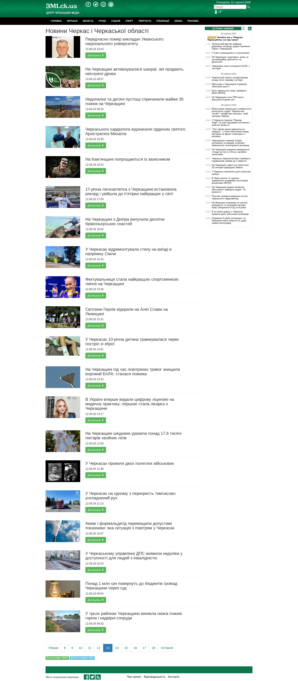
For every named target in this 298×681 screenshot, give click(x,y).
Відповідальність (155, 676)
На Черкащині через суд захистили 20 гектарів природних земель (230, 166)
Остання (167, 648)
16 (135, 648)
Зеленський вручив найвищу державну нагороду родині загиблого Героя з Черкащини (231, 46)
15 (126, 648)
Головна (56, 21)
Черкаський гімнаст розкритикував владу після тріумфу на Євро (230, 78)
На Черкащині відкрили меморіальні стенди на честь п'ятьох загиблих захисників (231, 152)
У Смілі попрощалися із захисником (230, 53)
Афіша (178, 21)
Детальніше (94, 55)
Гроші (102, 21)
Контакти (173, 676)
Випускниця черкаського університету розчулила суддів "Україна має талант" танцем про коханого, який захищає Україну (231, 112)
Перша (53, 648)
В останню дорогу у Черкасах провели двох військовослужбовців (230, 212)
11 (89, 648)
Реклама (192, 21)
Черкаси (72, 21)
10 (80, 648)
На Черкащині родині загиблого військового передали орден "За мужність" (229, 189)
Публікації (162, 21)
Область (88, 21)
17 (144, 648)
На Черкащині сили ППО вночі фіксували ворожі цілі (228, 98)
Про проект (134, 676)
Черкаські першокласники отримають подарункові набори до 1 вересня (231, 159)
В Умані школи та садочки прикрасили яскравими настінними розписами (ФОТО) (230, 180)
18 (153, 648)
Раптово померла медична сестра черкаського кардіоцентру (229, 197)
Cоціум (115, 21)
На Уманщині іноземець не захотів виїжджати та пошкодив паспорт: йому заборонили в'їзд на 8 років (229, 205)
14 (117, 648)
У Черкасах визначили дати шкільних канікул (231, 172)
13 (108, 648)
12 (98, 648)
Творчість (144, 21)
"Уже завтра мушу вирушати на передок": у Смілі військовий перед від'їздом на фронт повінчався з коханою (230, 133)
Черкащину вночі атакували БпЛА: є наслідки (231, 67)
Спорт (129, 21)
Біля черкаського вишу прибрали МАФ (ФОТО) (229, 92)
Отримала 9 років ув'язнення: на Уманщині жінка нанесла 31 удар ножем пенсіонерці (229, 220)
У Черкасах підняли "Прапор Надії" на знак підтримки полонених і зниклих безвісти (231, 122)
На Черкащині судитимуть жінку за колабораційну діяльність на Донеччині (230, 59)
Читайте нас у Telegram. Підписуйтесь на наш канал (225, 38)
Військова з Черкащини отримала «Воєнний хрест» (229, 85)
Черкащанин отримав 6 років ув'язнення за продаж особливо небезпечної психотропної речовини (230, 143)
